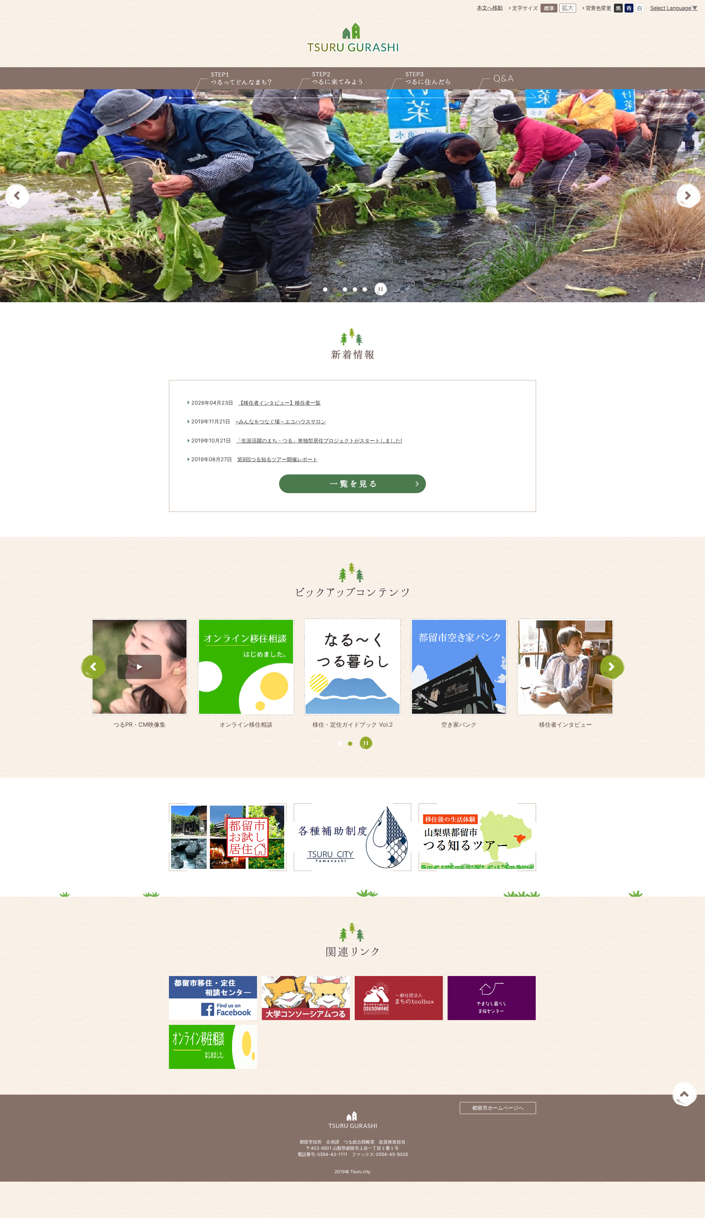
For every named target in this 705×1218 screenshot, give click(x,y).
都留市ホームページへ (498, 1108)
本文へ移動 (490, 7)
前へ (17, 196)
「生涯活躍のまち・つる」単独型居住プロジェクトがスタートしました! (319, 440)
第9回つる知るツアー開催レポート (277, 459)
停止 (380, 289)
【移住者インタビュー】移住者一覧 (279, 403)
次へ (688, 196)
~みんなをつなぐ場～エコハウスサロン (280, 421)
